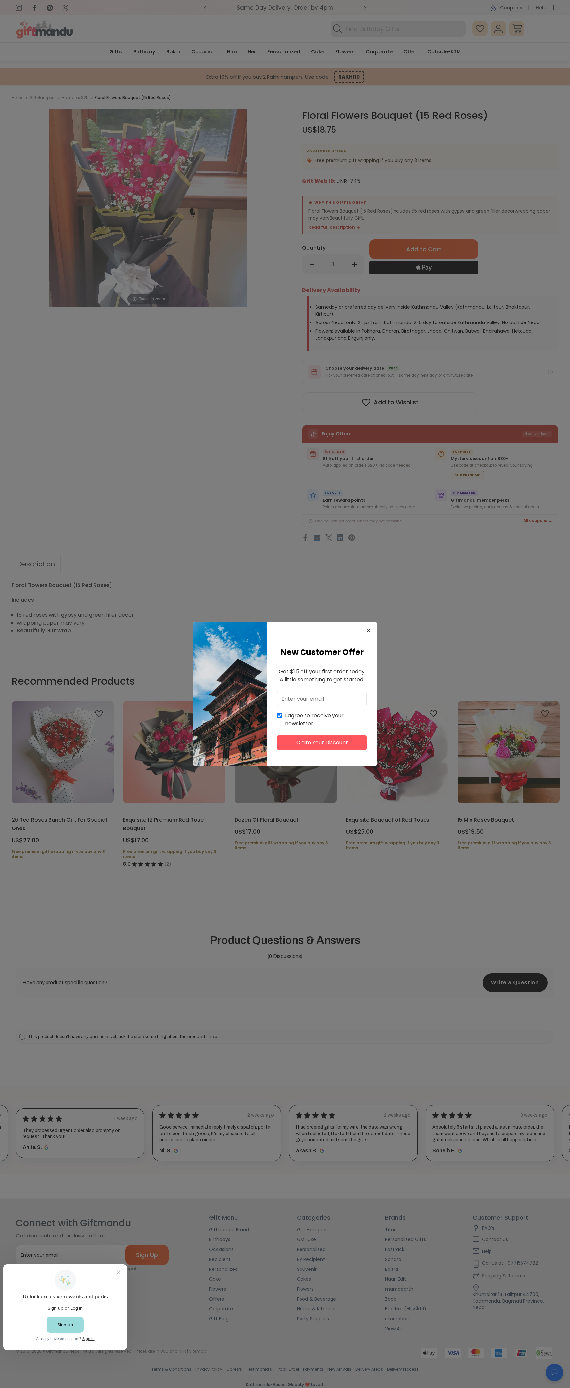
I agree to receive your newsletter (314, 719)
